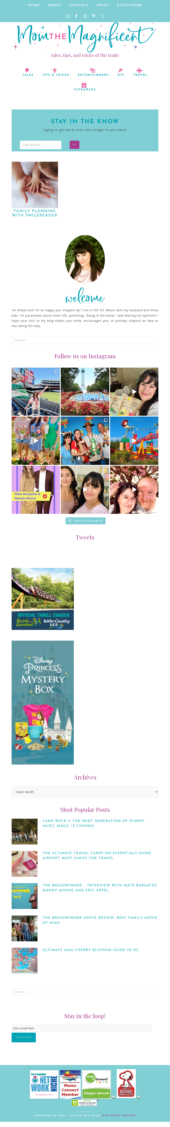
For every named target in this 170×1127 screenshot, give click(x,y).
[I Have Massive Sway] (114, 1097)
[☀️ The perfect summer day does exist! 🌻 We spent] (36, 441)
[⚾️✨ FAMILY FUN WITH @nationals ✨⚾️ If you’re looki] (36, 392)
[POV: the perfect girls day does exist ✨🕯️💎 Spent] (85, 490)
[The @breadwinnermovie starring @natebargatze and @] (36, 490)
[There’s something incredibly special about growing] (85, 441)
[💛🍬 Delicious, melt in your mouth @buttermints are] (134, 392)
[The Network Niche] (44, 1097)
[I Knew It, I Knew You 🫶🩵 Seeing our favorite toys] (134, 441)
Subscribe (24, 1037)
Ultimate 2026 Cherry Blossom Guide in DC (90, 950)
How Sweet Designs (119, 1116)
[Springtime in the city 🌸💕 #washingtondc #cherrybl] (134, 490)
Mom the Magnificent (85, 39)
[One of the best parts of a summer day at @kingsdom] (85, 392)
